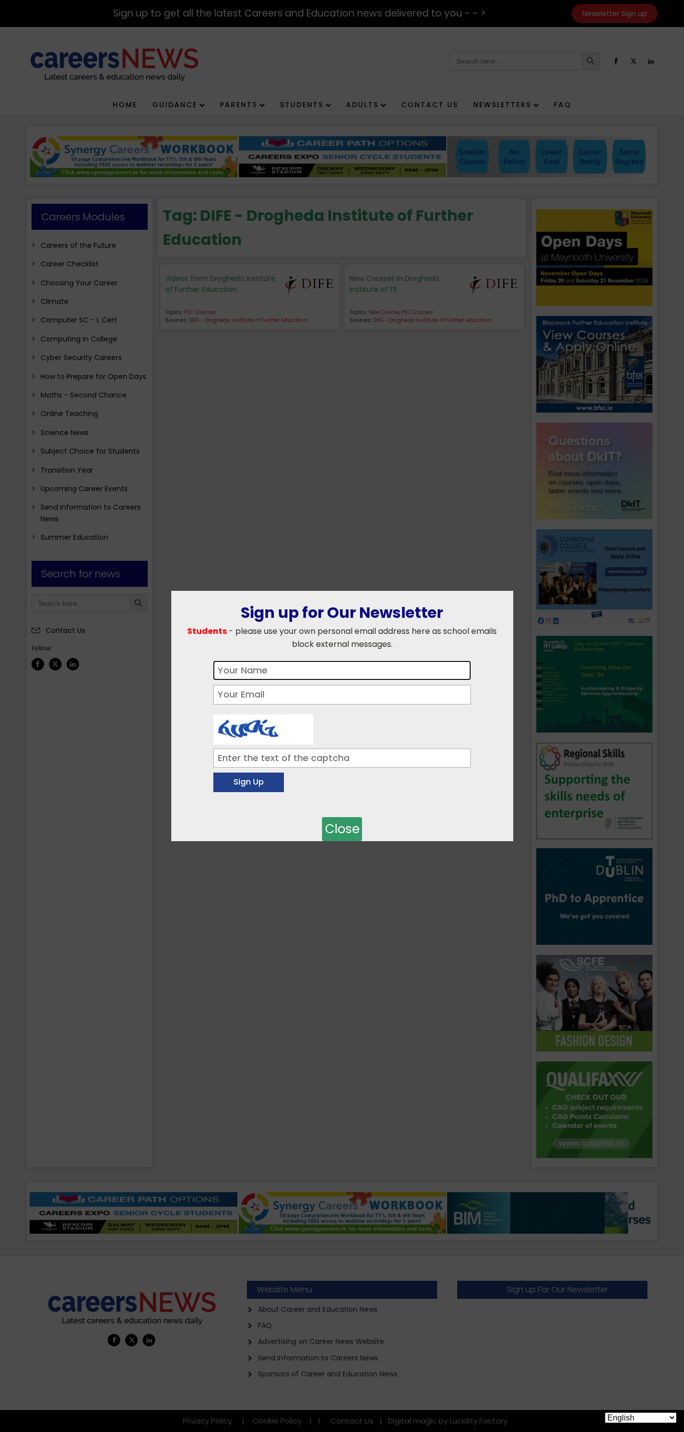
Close (342, 829)
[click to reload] (263, 727)
